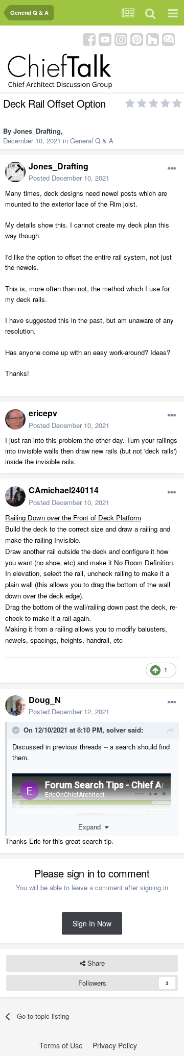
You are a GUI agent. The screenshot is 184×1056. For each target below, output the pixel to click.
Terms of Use (61, 1045)
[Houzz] (152, 38)
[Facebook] (89, 38)
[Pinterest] (136, 38)
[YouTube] (105, 38)
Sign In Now (92, 923)
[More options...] (172, 169)
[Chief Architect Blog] (168, 38)
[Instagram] (120, 38)
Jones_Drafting (37, 131)
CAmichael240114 (64, 490)
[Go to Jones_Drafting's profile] (15, 172)
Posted (69, 178)
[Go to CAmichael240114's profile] (15, 496)
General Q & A (91, 140)
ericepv (43, 413)
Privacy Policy (115, 1045)
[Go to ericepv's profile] (15, 419)
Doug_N (45, 700)
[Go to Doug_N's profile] (15, 705)
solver (116, 730)
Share (95, 963)
